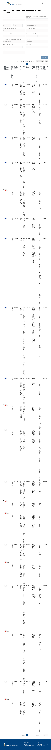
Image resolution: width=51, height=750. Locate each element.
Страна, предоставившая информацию (10, 17)
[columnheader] (7, 74)
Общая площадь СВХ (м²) (31, 33)
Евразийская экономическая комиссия (29, 745)
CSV (43, 61)
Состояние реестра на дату (8, 44)
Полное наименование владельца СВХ (33, 22)
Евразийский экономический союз (28, 743)
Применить (44, 57)
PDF (38, 61)
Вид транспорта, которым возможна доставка (12, 39)
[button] (47, 47)
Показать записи (29, 44)
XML (47, 61)
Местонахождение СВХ (7, 33)
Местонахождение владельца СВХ (9, 28)
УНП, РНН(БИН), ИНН (30, 28)
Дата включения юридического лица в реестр (12, 22)
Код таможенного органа (31, 39)
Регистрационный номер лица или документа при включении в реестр (36, 17)
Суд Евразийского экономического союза (41, 745)
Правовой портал (40, 742)
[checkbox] (3, 66)
